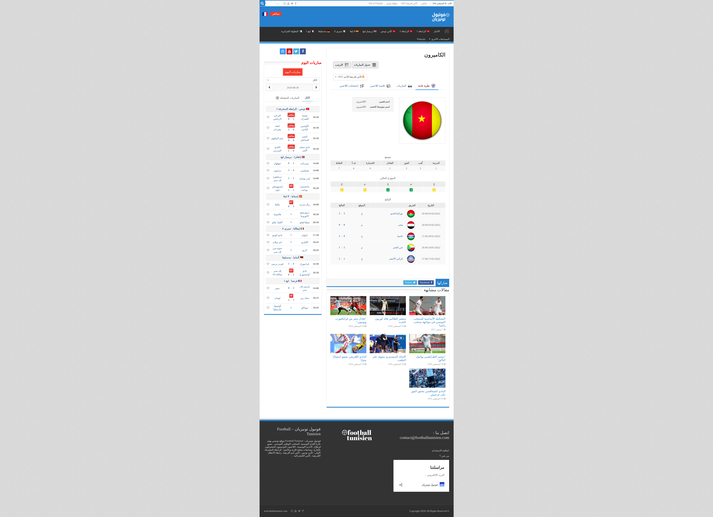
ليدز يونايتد (304, 178)
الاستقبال (447, 31)
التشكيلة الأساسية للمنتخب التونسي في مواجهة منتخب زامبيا (429, 322)
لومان (277, 298)
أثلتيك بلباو (277, 222)
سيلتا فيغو (305, 222)
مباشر (424, 3)
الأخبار (437, 31)
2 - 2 (291, 300)
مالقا (277, 204)
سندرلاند (304, 163)
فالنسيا (277, 214)
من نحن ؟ (444, 455)
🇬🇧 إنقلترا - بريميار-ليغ (293, 157)
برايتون (277, 170)
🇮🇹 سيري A (340, 31)
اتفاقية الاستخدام (440, 450)
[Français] (265, 13)
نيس (277, 288)
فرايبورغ (304, 263)
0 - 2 (342, 236)
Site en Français (376, 3)
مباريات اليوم (292, 71)
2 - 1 (342, 247)
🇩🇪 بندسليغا (324, 31)
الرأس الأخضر (396, 258)
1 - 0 (291, 119)
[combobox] (350, 76)
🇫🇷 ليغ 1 (310, 31)
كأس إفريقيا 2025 (409, 3)
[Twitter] (292, 3)
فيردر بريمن (277, 263)
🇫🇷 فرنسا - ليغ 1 (293, 281)
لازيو (304, 250)
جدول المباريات (362, 64)
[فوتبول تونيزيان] (440, 16)
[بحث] (262, 3)
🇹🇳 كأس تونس (388, 31)
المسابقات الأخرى (440, 39)
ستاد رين (304, 298)
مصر (400, 224)
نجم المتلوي (277, 138)
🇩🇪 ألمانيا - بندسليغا (292, 257)
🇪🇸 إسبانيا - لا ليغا (292, 196)
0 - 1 (291, 151)
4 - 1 (291, 263)
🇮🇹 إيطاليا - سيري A (293, 228)
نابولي (305, 235)
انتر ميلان (277, 242)
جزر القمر (398, 247)
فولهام (277, 163)
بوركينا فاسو (397, 213)
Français (421, 39)
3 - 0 (291, 206)
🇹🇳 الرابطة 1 (423, 31)
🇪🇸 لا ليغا (354, 31)
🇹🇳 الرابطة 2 (406, 31)
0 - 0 (342, 225)
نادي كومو (277, 235)
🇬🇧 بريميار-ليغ (370, 31)
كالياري (304, 242)
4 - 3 (291, 170)
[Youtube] (288, 3)
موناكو (305, 307)
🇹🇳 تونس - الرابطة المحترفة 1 (292, 109)
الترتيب (339, 64)
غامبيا (400, 236)
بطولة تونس (391, 3)
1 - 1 (342, 258)
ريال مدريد (304, 204)
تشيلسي (304, 170)
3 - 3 (342, 213)
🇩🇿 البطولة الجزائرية (291, 31)
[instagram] (284, 3)
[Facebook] (295, 3)
